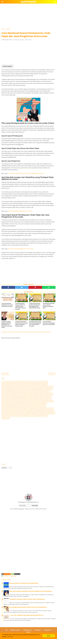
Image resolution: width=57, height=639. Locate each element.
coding (39, 391)
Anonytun (5, 389)
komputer (48, 398)
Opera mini (23, 403)
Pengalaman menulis (7, 406)
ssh (47, 411)
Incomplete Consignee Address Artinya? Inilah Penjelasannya (27, 599)
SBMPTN (33, 408)
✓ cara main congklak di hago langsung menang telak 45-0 (26, 615)
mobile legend (6, 403)
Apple (10, 389)
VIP (3, 415)
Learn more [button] (10, 636)
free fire (17, 396)
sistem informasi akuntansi (20, 411)
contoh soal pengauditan (23, 394)
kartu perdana (40, 398)
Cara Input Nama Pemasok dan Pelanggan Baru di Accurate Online (49, 323)
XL (35, 415)
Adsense (26, 381)
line (16, 401)
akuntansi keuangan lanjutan (20, 384)
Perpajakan (26, 406)
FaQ (6, 630)
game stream (28, 396)
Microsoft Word (48, 401)
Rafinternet (28, 1)
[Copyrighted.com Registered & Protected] (6, 574)
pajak (32, 403)
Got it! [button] (48, 635)
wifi (13, 415)
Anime (51, 386)
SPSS (43, 411)
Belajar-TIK (5, 391)
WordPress (25, 415)
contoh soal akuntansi (8, 394)
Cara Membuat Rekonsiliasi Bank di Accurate (20, 211)
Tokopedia (41, 413)
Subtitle (51, 411)
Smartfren (37, 411)
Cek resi (34, 391)
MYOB (12, 403)
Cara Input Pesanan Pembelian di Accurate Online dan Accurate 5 (7, 305)
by (25, 391)
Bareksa (38, 389)
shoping (10, 411)
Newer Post (5, 373)
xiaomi (31, 415)
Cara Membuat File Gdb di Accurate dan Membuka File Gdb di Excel (48, 305)
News (17, 403)
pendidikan (43, 403)
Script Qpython (45, 408)
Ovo (28, 403)
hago (35, 396)
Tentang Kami (47, 630)
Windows (18, 415)
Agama (32, 381)
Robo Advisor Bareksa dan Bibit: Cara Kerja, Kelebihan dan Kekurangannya (30, 591)
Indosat (49, 396)
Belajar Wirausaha (46, 389)
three (35, 413)
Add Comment (28, 39)
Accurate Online (13, 381)
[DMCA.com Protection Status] (15, 574)
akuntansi (44, 381)
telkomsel (5, 413)
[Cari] (55, 1)
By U (29, 391)
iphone (24, 398)
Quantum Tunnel (6, 408)
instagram (5, 398)
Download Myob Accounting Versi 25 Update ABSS (23, 583)
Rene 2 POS (26, 408)
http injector (41, 396)
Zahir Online (5, 418)
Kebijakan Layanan (15, 630)
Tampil (9, 66)
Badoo (22, 389)
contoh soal (46, 391)
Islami (29, 398)
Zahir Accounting (42, 415)
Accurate (4, 381)
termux (30, 413)
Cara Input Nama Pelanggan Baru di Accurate (20, 248)
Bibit (11, 391)
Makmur (27, 401)
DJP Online (44, 394)
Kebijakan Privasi (27, 630)
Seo (52, 408)
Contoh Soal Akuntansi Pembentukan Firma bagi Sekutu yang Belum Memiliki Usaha (21, 324)
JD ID (33, 398)
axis (18, 389)
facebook (10, 396)
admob (21, 381)
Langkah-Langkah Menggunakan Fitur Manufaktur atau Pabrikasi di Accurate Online (6, 324)
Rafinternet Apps (17, 408)
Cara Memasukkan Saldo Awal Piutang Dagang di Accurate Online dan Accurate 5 (35, 324)
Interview (18, 398)
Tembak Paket (13, 413)
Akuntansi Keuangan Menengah (38, 384)
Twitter (47, 413)
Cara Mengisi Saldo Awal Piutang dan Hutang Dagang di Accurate (26, 173)
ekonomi (4, 396)
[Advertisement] (28, 15)
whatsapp (8, 415)
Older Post (51, 373)
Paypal (37, 403)
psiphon (39, 406)
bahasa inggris (30, 389)
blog (15, 391)
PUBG (44, 406)
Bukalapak (20, 391)
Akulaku (38, 381)
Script (38, 408)
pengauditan (18, 406)
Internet (11, 398)
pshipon (33, 406)
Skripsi (31, 411)
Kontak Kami (38, 630)
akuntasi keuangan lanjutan (34, 386)
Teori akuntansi (22, 413)
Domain (50, 394)
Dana (33, 394)
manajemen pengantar (37, 401)
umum (52, 413)
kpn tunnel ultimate (7, 401)
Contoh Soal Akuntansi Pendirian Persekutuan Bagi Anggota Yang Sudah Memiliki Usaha (34, 305)
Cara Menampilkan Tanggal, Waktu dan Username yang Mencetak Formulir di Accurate (20, 306)
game (22, 396)
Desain (38, 394)
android (46, 386)
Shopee (4, 411)
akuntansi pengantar (8, 386)
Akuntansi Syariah (20, 386)
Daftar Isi (28, 632)
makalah (20, 401)
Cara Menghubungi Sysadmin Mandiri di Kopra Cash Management (28, 607)
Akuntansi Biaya (6, 384)
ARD (15, 389)
